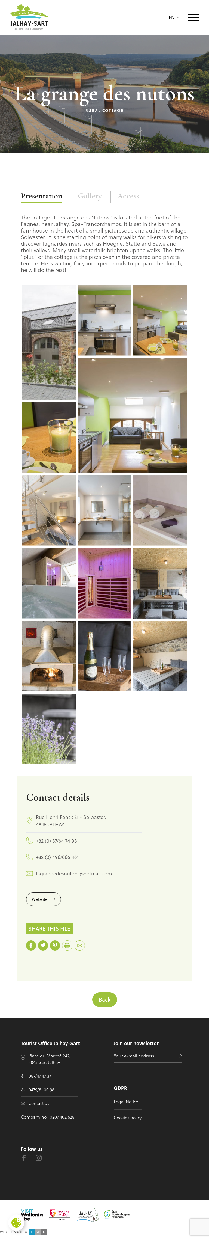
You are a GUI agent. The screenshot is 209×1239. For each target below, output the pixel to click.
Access (128, 196)
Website (40, 899)
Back (104, 999)
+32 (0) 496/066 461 (57, 857)
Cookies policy (128, 1117)
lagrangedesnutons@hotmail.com (74, 873)
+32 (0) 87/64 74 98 (56, 840)
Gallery (90, 196)
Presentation (41, 196)
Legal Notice (126, 1101)
